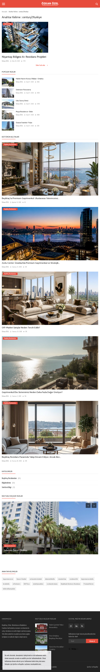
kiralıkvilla (6, 584)
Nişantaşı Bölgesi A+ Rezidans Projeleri (24, 56)
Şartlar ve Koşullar (92, 667)
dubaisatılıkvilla (50, 579)
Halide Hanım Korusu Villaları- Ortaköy (29, 79)
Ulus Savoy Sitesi (22, 101)
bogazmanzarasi (8, 579)
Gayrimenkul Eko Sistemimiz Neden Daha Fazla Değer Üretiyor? (32, 392)
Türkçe (74, 648)
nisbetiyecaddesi (38, 584)
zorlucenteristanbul (36, 579)
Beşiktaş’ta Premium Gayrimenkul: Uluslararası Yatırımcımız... (31, 198)
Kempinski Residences (14, 550)
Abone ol (92, 641)
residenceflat (74, 579)
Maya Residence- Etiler (24, 111)
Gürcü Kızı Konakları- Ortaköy (56, 648)
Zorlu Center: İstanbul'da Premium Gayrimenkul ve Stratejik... (31, 263)
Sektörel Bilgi (6, 487)
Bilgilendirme (6, 482)
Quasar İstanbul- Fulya (24, 122)
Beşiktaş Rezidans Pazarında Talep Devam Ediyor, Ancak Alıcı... (31, 457)
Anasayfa (4, 11)
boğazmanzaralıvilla (87, 579)
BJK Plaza (27, 584)
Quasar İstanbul (21, 579)
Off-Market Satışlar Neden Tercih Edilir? (21, 327)
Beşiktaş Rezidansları (9, 478)
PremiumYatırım (88, 584)
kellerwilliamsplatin (9, 588)
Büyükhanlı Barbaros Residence (70, 584)
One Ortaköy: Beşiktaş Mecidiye (55, 637)
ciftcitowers (16, 584)
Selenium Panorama (23, 90)
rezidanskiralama (52, 584)
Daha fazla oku (40, 65)
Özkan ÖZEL (5, 61)
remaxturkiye (62, 579)
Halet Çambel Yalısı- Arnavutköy (56, 626)
